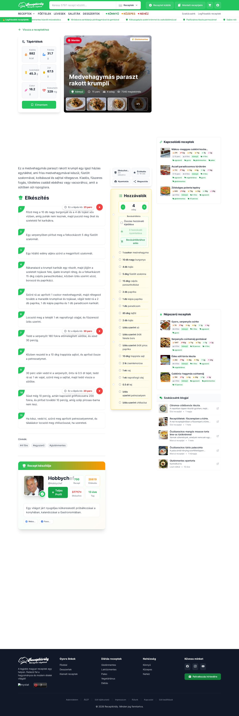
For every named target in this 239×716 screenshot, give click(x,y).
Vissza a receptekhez (36, 29)
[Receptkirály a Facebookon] (187, 666)
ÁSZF (86, 699)
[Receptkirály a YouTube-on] (203, 666)
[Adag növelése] (144, 207)
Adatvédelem (72, 699)
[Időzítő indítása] (99, 207)
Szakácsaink (188, 13)
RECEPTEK (25, 13)
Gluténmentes (108, 664)
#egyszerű (38, 445)
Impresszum (120, 699)
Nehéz (146, 674)
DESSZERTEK (91, 13)
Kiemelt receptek (69, 674)
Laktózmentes (108, 669)
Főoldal (63, 664)
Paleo (104, 674)
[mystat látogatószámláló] (25, 685)
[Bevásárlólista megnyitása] (210, 5)
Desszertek (66, 669)
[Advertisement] (85, 139)
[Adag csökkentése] (123, 207)
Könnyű (147, 664)
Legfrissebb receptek (209, 13)
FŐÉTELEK (44, 13)
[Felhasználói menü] (217, 5)
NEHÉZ (144, 13)
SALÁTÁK (74, 13)
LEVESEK (60, 13)
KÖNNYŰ (113, 13)
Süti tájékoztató (102, 699)
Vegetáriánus (108, 678)
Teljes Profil (59, 492)
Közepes (147, 669)
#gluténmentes (58, 445)
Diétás (104, 683)
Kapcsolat (148, 699)
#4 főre (24, 445)
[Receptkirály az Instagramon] (195, 666)
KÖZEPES (129, 13)
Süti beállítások (166, 699)
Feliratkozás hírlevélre (205, 676)
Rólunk (135, 699)
